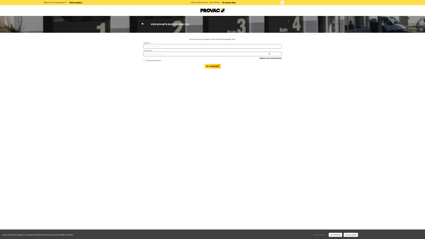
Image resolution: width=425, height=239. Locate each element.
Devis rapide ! (294, 2)
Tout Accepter (351, 235)
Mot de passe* (147, 50)
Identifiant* (147, 43)
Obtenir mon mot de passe (270, 58)
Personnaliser (320, 235)
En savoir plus (147, 2)
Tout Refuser (335, 235)
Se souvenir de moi (153, 61)
